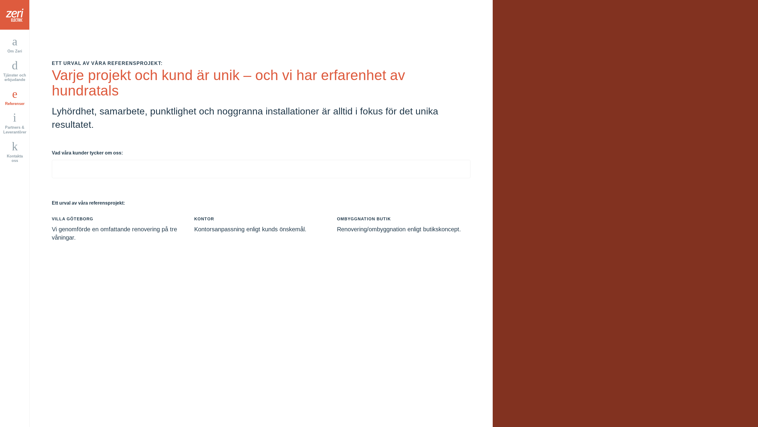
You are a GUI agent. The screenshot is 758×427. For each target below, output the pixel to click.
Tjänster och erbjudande (14, 77)
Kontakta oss (15, 158)
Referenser (15, 103)
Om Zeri (14, 51)
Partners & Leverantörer (14, 129)
